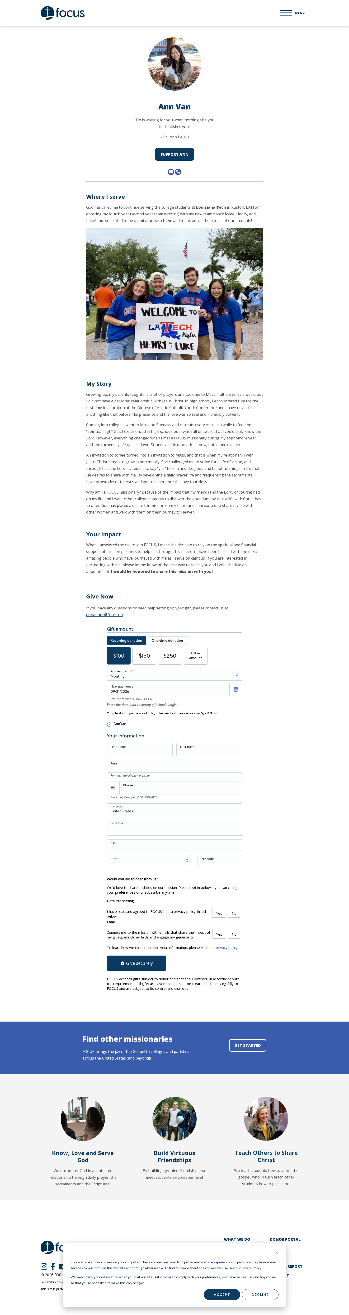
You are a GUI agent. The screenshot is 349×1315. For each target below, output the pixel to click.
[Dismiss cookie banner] (276, 1253)
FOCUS (63, 13)
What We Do (237, 1239)
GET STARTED (248, 1045)
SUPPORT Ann (174, 154)
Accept (222, 1294)
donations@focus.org (105, 614)
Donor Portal (285, 1239)
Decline (260, 1294)
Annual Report (286, 1266)
